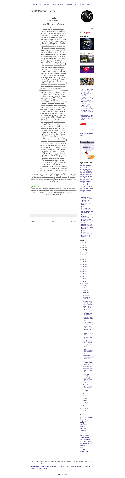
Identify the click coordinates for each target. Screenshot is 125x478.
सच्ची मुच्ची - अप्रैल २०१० (86, 182)
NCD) (86, 417)
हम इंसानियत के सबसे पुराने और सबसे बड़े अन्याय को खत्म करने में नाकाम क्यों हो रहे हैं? (87, 117)
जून (84, 393)
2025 (83, 245)
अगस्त (84, 295)
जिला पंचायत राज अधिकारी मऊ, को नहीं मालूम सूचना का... (87, 329)
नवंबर (84, 288)
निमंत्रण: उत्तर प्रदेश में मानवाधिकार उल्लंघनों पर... (88, 319)
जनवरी (85, 405)
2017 (83, 264)
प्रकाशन (54, 4)
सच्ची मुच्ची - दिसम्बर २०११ (86, 176)
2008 (83, 408)
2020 (83, 257)
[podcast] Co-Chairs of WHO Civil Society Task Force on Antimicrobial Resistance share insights (87, 201)
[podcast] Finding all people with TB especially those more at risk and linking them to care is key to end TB (87, 218)
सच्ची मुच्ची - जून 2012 (85, 166)
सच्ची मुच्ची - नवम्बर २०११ (86, 178)
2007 (83, 410)
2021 (83, 254)
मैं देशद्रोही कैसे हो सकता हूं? (87, 375)
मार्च (84, 400)
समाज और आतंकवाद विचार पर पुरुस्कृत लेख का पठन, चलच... (87, 380)
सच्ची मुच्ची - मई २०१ (85, 184)
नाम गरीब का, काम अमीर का (87, 298)
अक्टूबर (85, 290)
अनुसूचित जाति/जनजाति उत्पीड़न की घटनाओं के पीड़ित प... (88, 351)
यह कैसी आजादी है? (87, 366)
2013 (83, 274)
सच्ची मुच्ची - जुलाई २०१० (86, 188)
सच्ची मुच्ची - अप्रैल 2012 (86, 169)
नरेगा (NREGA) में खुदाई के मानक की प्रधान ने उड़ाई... (87, 303)
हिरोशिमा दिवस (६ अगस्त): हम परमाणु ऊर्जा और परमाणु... (87, 386)
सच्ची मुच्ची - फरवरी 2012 (86, 173)
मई (84, 395)
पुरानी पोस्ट (73, 221)
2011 (83, 278)
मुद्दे (40, 4)
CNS (76, 4)
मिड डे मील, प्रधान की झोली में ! (88, 334)
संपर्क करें (88, 4)
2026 (83, 242)
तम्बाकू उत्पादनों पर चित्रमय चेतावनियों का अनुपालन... (87, 308)
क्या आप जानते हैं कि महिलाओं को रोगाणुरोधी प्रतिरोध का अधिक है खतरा (87, 107)
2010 (83, 281)
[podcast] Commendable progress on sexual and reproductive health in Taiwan (86, 233)
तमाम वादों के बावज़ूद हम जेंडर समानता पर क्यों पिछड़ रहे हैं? (87, 112)
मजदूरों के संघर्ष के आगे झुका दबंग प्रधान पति (88, 323)
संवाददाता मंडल (46, 4)
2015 (83, 269)
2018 (83, 262)
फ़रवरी (84, 403)
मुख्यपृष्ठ (53, 221)
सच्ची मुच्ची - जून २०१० (86, 186)
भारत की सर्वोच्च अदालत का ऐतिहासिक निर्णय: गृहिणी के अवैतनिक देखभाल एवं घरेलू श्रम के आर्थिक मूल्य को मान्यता (87, 100)
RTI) (86, 435)
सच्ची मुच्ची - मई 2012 (85, 167)
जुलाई (84, 391)
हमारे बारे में (81, 4)
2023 (83, 250)
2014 (83, 271)
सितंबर (85, 293)
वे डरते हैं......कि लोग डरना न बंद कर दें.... (88, 341)
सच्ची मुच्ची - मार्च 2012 (85, 171)
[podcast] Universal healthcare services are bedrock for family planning (87, 226)
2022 (83, 252)
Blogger (59, 474)
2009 (83, 283)
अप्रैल (84, 398)
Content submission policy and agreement (43, 466)
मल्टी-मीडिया (60, 4)
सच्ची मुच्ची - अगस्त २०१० (86, 191)
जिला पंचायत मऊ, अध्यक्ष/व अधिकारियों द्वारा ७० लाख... (88, 362)
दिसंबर (84, 285)
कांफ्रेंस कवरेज (69, 4)
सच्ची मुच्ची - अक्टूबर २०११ (86, 179)
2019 (83, 259)
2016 (83, 266)
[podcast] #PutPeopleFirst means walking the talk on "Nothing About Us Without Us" (87, 209)
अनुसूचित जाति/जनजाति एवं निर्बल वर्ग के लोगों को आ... (88, 357)
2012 (83, 276)
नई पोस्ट (33, 221)
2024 (83, 247)
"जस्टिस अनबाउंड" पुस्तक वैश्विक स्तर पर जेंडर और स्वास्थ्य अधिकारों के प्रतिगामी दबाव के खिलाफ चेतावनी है (87, 92)
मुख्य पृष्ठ (35, 4)
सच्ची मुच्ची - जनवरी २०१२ (86, 174)
